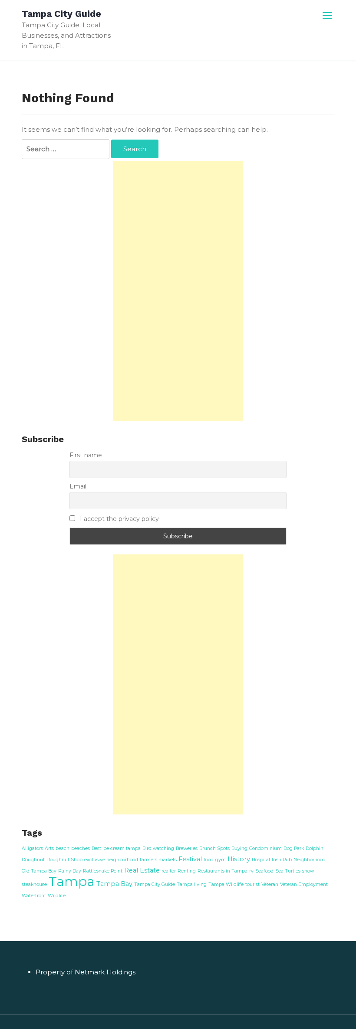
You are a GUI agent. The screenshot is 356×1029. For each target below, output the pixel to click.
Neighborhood (309, 860)
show (308, 871)
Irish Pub (282, 860)
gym (220, 860)
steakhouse (34, 884)
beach (62, 848)
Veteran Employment (304, 884)
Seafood (264, 871)
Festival (190, 859)
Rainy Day (69, 871)
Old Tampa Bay (39, 871)
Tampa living (192, 884)
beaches (80, 848)
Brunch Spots (214, 848)
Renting (187, 871)
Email (77, 486)
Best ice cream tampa (116, 848)
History (238, 859)
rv (251, 871)
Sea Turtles (287, 871)
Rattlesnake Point (102, 871)
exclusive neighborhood (111, 860)
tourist (252, 884)
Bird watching (158, 848)
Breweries (187, 848)
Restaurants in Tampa (222, 871)
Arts (49, 848)
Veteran (269, 884)
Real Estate (142, 870)
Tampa (72, 881)
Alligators (32, 848)
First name (85, 455)
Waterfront (34, 896)
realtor (169, 871)
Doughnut (33, 860)
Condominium (265, 848)
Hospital (261, 860)
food (209, 860)
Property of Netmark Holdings (85, 972)
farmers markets (158, 860)
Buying (239, 848)
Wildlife (57, 896)
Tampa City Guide (61, 13)
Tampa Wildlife (226, 884)
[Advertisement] (178, 291)
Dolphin (314, 848)
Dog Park (293, 848)
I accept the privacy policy (118, 519)
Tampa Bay (114, 884)
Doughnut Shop (64, 860)
